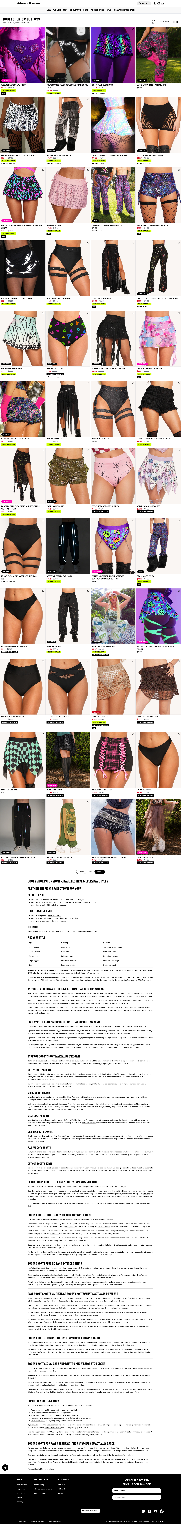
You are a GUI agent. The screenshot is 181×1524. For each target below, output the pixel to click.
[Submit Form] (158, 1490)
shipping (20, 1502)
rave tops (111, 1003)
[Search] (140, 3)
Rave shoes (35, 1415)
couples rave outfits (68, 1425)
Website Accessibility (37, 1521)
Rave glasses (36, 1413)
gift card (61, 1489)
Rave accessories (38, 1410)
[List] (177, 22)
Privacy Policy (21, 1521)
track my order (22, 1485)
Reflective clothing (89, 1123)
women (57, 10)
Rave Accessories (59, 921)
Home (5, 23)
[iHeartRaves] (28, 3)
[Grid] (174, 22)
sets (85, 10)
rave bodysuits (57, 1003)
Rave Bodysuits (54, 915)
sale (108, 10)
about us (61, 1485)
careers (61, 1493)
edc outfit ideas (40, 1493)
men (65, 10)
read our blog (39, 1485)
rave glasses (70, 1226)
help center (21, 1489)
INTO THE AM (160, 1521)
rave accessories (88, 1170)
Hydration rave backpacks (42, 1418)
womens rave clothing (53, 1428)
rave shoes (54, 1233)
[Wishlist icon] (43, 29)
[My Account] (154, 3)
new (49, 10)
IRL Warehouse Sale (124, 10)
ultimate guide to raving (43, 1489)
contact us (21, 1493)
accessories (97, 10)
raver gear (109, 1462)
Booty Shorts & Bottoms (19, 23)
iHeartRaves (115, 1521)
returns (19, 1497)
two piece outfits (104, 1226)
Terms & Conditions (54, 1521)
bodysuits (75, 10)
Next (99, 871)
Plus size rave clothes (36, 1282)
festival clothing (61, 1033)
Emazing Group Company (145, 1521)
